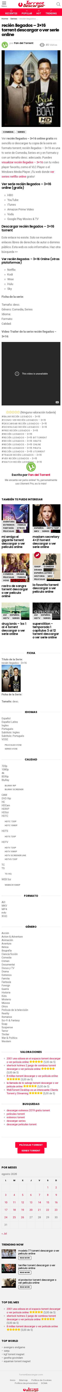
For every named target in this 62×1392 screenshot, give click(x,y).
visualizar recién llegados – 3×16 (22, 162)
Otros (21, 528)
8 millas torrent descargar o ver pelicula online (32, 1075)
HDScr (5, 812)
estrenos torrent (16, 1117)
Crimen (5, 961)
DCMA (44, 1383)
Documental (8, 964)
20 (31, 1209)
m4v (4, 912)
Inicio (12, 1380)
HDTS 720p (10, 836)
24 (5, 1217)
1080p (37, 566)
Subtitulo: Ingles (11, 732)
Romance (7, 1016)
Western (6, 1041)
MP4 (4, 909)
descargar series (16, 1120)
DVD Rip (6, 798)
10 (5, 1202)
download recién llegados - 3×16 (25, 427)
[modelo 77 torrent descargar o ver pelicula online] (9, 1253)
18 (14, 1209)
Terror (21, 577)
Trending (51, 13)
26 (22, 1217)
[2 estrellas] (10, 412)
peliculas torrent (16, 1113)
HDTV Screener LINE (15, 855)
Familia (22, 524)
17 (5, 1209)
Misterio (6, 999)
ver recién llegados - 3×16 (20, 458)
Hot (38, 13)
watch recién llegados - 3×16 (23, 462)
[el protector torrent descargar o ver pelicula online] (9, 1283)
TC (3, 864)
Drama (20, 574)
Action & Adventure (12, 936)
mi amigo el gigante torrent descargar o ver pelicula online (13, 542)
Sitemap (23, 1380)
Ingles (5, 725)
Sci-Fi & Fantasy (11, 1020)
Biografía (7, 950)
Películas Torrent (31, 1145)
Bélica (5, 947)
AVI (5, 614)
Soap (4, 1023)
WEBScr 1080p (12, 884)
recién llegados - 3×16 (18, 434)
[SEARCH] (58, 4)
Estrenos (8, 524)
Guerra (5, 989)
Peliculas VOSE (13, 744)
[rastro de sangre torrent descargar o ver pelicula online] (15, 568)
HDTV (6, 618)
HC (3, 801)
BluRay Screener (14, 789)
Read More (25, 1258)
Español (39, 528)
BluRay (5, 780)
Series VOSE (11, 748)
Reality (5, 1013)
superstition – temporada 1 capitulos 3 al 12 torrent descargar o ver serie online (46, 631)
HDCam (6, 805)
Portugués (7, 728)
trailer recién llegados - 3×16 (23, 455)
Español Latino (43, 572)
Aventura (8, 521)
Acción (5, 933)
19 (22, 1209)
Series (45, 531)
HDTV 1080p (11, 851)
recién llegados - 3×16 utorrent (24, 451)
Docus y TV (8, 968)
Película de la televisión (15, 1009)
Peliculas (8, 531)
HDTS (5, 830)
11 (14, 1202)
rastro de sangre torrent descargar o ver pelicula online (15, 591)
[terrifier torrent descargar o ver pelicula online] (9, 1268)
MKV (36, 531)
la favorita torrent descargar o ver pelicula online (46, 588)
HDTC (5, 815)
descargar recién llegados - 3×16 (25, 423)
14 (39, 1202)
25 (14, 1217)
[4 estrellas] (15, 412)
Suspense (7, 1027)
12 (22, 1202)
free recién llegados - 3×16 (21, 430)
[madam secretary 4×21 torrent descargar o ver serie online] (46, 521)
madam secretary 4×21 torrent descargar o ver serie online (46, 542)
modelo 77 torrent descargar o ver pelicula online (38, 1252)
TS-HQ (8, 873)
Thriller (5, 1034)
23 (56, 1209)
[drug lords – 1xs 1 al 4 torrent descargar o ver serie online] (15, 611)
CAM (4, 794)
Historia (39, 576)
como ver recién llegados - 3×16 (25, 420)
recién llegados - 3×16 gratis (22, 441)
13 (31, 1202)
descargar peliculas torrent (21, 1124)
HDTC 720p (10, 821)
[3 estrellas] (13, 412)
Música (6, 1002)
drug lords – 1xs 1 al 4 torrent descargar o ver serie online (14, 629)
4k (3, 773)
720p (4, 766)
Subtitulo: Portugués (13, 735)
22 (47, 1209)
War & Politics (9, 1037)
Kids (4, 996)
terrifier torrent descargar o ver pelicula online (36, 1267)
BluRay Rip (10, 785)
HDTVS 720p (11, 859)
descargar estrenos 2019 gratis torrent (28, 1110)
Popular (27, 13)
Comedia (8, 574)
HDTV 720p (53, 528)
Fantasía (8, 528)
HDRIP (5, 808)
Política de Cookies (41, 1380)
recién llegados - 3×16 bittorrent (25, 437)
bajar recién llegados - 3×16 (22, 416)
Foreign (6, 985)
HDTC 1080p (11, 825)
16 (56, 1202)
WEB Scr (6, 879)
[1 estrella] (7, 412)
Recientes (11, 13)
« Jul (4, 1233)
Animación (7, 940)
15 (47, 1202)
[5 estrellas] (18, 412)
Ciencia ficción (10, 954)
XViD (4, 916)
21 (39, 1209)
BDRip (5, 776)
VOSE (6, 580)
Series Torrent (30, 1150)
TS (3, 868)
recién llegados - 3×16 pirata (22, 448)
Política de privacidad (26, 1383)
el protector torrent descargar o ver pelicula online (37, 1281)
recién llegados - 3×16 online (22, 444)
